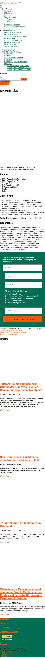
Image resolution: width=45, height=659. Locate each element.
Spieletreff (8, 60)
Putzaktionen (9, 56)
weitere (7, 64)
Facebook (6, 652)
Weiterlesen (4, 410)
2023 (20, 330)
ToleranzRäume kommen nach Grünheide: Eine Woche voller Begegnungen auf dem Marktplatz (21, 386)
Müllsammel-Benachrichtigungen (20, 298)
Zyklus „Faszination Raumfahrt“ (19, 70)
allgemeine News (14, 294)
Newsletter (4, 623)
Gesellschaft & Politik (12, 33)
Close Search (5, 81)
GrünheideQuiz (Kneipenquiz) (16, 62)
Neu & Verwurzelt (11, 45)
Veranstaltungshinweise (16, 303)
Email (4, 656)
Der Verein (6, 9)
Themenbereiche (8, 30)
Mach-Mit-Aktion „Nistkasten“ (18, 66)
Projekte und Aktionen (10, 52)
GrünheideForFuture (12, 25)
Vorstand (10, 19)
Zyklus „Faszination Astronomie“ (19, 68)
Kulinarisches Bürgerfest (13, 58)
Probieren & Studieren (13, 41)
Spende (7, 15)
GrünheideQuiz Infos (15, 301)
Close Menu (4, 84)
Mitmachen (8, 13)
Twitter (4, 654)
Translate (4, 644)
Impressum (4, 627)
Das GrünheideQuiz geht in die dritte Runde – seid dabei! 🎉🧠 (20, 459)
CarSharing (8, 54)
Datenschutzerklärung (9, 632)
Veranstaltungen (8, 50)
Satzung (7, 11)
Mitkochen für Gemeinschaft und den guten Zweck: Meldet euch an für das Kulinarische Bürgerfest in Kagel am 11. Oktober (21, 594)
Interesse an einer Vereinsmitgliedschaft (22, 296)
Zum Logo (10, 21)
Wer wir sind (9, 17)
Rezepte (14, 330)
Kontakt (5, 73)
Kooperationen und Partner (14, 27)
